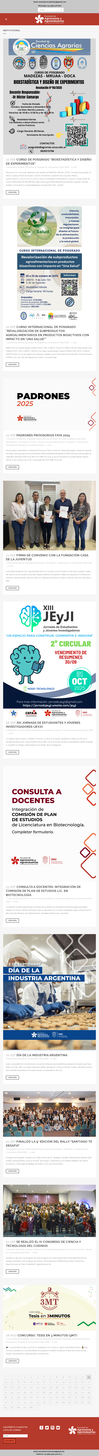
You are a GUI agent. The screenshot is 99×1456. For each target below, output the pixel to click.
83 (89, 1402)
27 (89, 1382)
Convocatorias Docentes (17, 898)
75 (37, 1402)
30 (18, 1387)
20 (44, 1382)
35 (50, 1387)
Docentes (11, 439)
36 (57, 1387)
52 (70, 1392)
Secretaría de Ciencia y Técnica (31, 442)
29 (12, 1387)
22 (57, 1382)
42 (5, 1392)
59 (25, 1397)
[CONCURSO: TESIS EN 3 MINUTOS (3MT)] (49, 1308)
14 (6, 1382)
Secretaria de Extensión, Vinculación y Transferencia (66, 442)
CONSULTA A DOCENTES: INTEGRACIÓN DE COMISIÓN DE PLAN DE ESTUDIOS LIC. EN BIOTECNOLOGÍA (43, 891)
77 (50, 1402)
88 (31, 1407)
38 (69, 1387)
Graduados (31, 439)
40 (82, 1387)
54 (82, 1392)
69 (89, 1397)
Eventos (21, 730)
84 (5, 1407)
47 (37, 1392)
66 (69, 1397)
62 (44, 1397)
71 (12, 1402)
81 (76, 1402)
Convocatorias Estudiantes (18, 1339)
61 (38, 1397)
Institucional (12, 167)
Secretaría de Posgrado (35, 167)
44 (18, 1392)
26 (82, 1382)
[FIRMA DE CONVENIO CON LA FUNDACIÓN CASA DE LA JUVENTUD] (49, 515)
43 (12, 1392)
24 (69, 1382)
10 (70, 1377)
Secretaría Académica (68, 439)
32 (31, 1387)
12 (82, 1377)
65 (63, 1397)
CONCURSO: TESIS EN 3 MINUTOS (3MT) (47, 1335)
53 (76, 1392)
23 (63, 1382)
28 (5, 1387)
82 (82, 1402)
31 (25, 1387)
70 (5, 1402)
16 (18, 1382)
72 (18, 1402)
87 (25, 1407)
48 (44, 1392)
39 (76, 1387)
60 (31, 1397)
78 (57, 1402)
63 (50, 1397)
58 (18, 1397)
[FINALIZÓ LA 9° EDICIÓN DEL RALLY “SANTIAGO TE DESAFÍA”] (49, 1114)
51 (63, 1392)
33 (37, 1387)
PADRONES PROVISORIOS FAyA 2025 (43, 435)
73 (25, 1402)
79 (63, 1402)
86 (18, 1407)
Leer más (12, 192)
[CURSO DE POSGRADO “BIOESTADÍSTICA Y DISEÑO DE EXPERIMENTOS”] (49, 96)
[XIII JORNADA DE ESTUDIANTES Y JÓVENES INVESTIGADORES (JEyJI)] (49, 660)
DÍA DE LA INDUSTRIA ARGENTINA (42, 1055)
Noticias (21, 167)
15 (12, 1382)
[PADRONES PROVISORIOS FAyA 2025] (49, 404)
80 (69, 1402)
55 (89, 1392)
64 (57, 1397)
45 (25, 1392)
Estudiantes (21, 439)
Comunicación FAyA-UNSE (58, 167)
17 (25, 1382)
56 (5, 1397)
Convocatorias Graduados (40, 1339)
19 (38, 1382)
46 (31, 1392)
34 (44, 1387)
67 (76, 1397)
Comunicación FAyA (36, 445)
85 (12, 1407)
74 (31, 1402)
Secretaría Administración (55, 1249)
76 (44, 1402)
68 (82, 1397)
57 (12, 1397)
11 (76, 1377)
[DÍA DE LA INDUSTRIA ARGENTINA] (49, 992)
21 (51, 1382)
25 (76, 1382)
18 (31, 1382)
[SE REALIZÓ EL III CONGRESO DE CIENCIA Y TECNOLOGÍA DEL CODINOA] (49, 1211)
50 (57, 1392)
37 (63, 1387)
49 (50, 1392)
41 (89, 1387)
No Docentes (52, 439)
